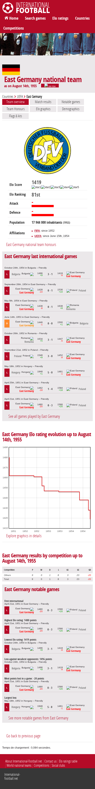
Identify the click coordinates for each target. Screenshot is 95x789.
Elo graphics (43, 109)
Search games (35, 18)
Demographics (70, 109)
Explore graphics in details (24, 535)
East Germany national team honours (31, 244)
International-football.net (12, 776)
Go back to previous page (23, 735)
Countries (82, 18)
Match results (43, 102)
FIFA (37, 230)
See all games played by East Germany (34, 416)
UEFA (20, 97)
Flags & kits (15, 116)
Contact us (50, 761)
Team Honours (16, 109)
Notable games (71, 102)
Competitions (13, 28)
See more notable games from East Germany (38, 718)
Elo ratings (60, 18)
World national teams (19, 765)
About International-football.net (23, 761)
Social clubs (58, 765)
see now (52, 86)
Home (13, 18)
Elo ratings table (68, 761)
